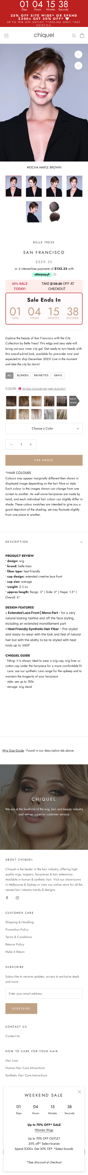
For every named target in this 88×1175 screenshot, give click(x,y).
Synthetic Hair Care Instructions (26, 1075)
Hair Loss (11, 1060)
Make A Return (15, 951)
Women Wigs (44, 1130)
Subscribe (21, 1009)
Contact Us (12, 1036)
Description (16, 542)
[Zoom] (78, 54)
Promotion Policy (16, 929)
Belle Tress (44, 242)
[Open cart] (82, 35)
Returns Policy (14, 944)
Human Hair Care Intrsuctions (25, 1068)
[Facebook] (7, 897)
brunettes (41, 375)
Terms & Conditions (18, 937)
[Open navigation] (6, 35)
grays (58, 375)
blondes (23, 375)
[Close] (79, 1091)
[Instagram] (17, 897)
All (9, 375)
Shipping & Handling (19, 922)
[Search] (74, 35)
